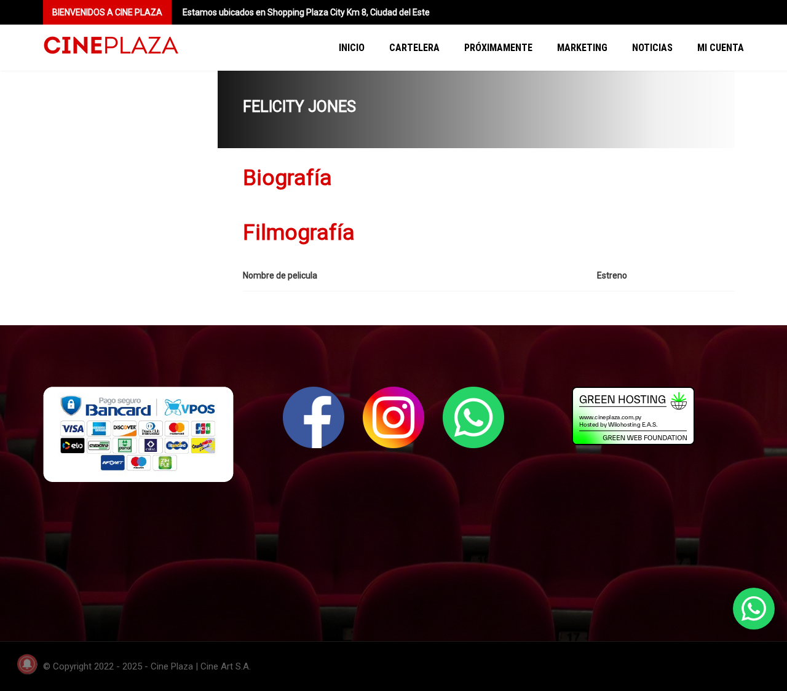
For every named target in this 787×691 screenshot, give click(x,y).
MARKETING (582, 47)
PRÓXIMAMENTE (498, 47)
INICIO (352, 47)
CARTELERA (414, 47)
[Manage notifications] (27, 664)
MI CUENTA (720, 47)
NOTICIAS (652, 47)
